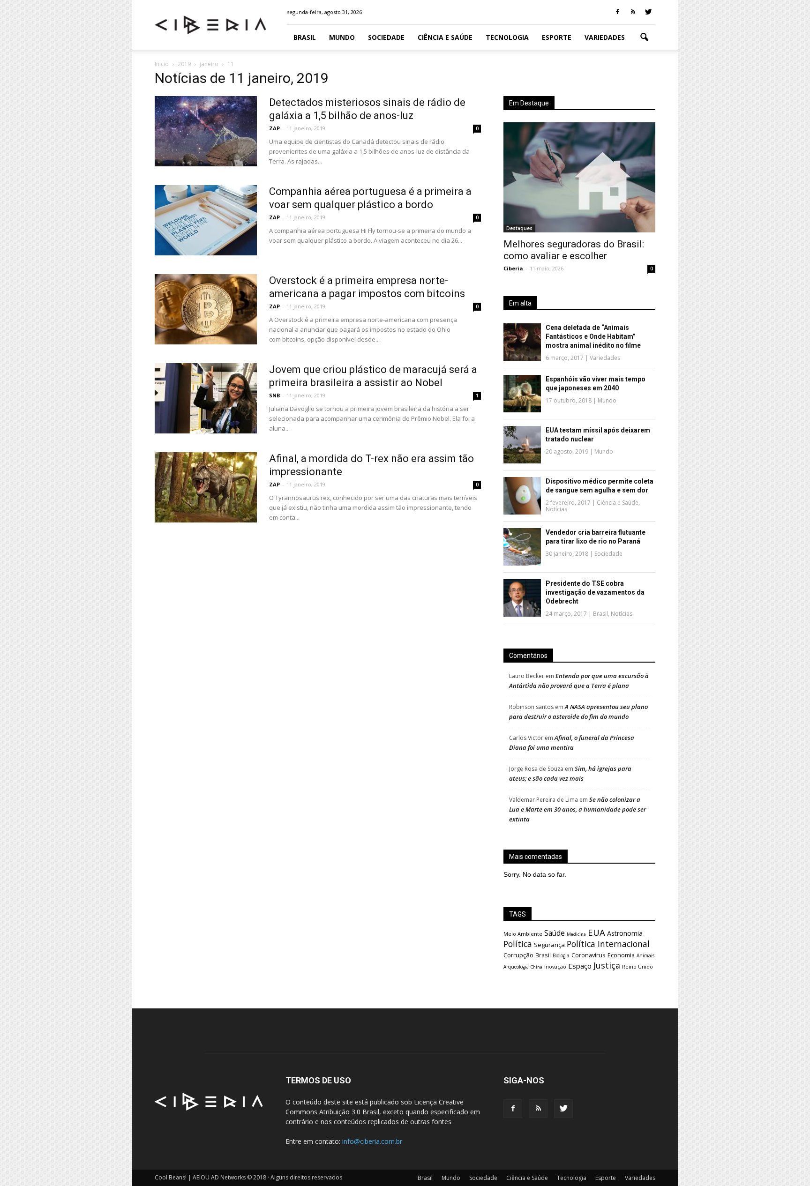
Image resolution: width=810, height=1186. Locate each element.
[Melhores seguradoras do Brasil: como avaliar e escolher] (579, 177)
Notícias (556, 509)
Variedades (605, 37)
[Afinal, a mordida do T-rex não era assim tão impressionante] (206, 487)
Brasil (304, 37)
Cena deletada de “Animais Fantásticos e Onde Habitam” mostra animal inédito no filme (593, 336)
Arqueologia (516, 966)
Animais (645, 955)
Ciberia (513, 268)
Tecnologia (507, 37)
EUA (596, 932)
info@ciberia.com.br (372, 1141)
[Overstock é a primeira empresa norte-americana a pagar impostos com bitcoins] (206, 309)
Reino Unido (637, 966)
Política (517, 943)
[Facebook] (617, 12)
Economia (621, 955)
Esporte (556, 37)
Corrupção (518, 955)
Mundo (342, 37)
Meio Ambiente (522, 933)
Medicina (576, 934)
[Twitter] (648, 12)
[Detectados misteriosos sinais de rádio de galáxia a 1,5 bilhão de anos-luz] (206, 131)
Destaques (519, 228)
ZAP (274, 128)
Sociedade (386, 37)
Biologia (561, 955)
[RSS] (633, 12)
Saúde (554, 933)
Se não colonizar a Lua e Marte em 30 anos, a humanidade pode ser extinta (577, 809)
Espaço (580, 965)
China (536, 967)
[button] (644, 37)
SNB (274, 395)
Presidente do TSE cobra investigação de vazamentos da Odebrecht (595, 592)
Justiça (606, 965)
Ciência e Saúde (445, 37)
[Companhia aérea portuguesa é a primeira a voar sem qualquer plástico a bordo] (206, 220)
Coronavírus (588, 955)
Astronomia (625, 933)
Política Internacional (608, 943)
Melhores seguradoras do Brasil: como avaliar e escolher (573, 250)
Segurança (549, 944)
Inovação (555, 966)
